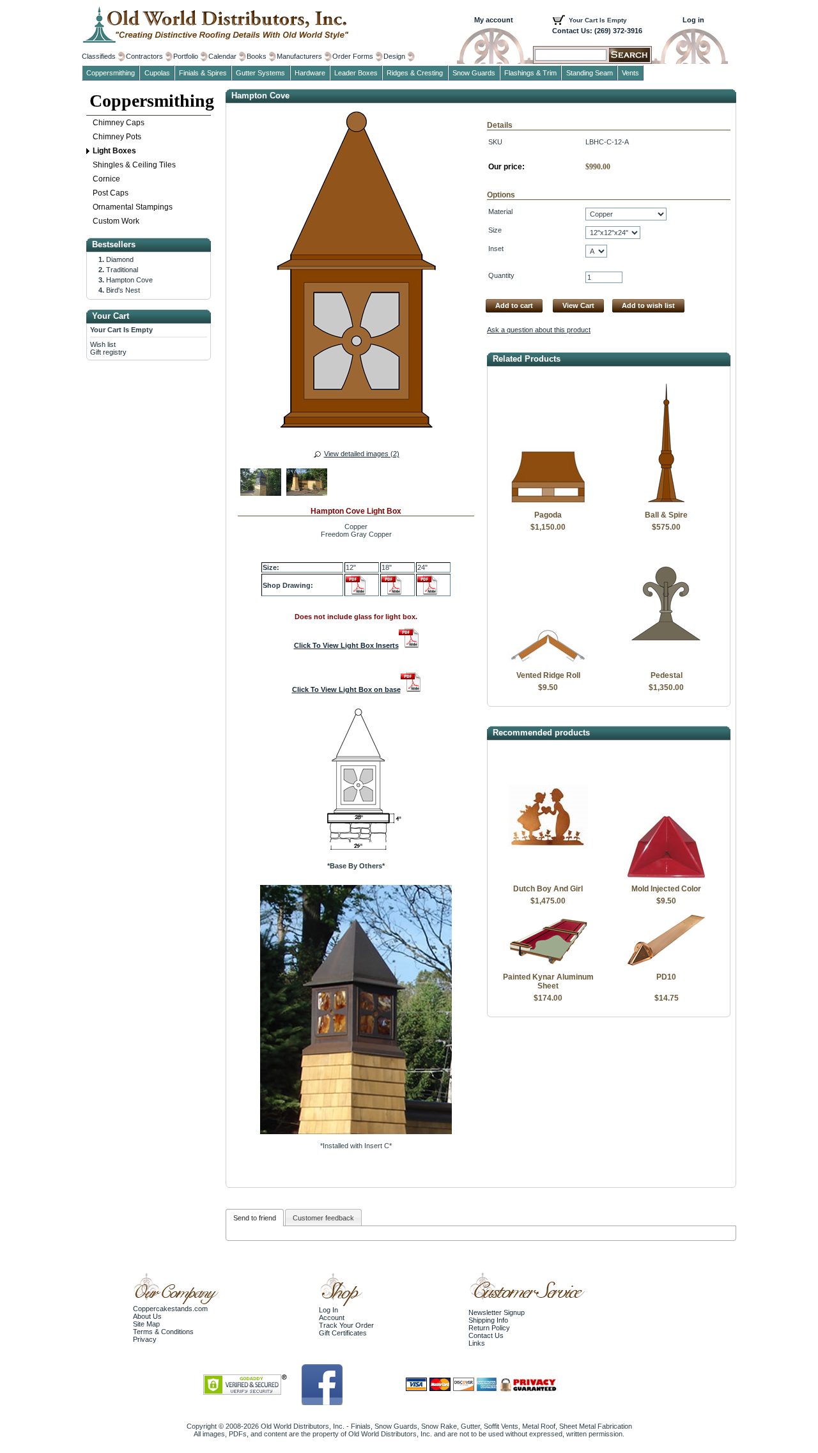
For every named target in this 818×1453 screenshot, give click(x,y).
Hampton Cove (129, 280)
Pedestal (667, 675)
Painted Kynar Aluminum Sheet (548, 981)
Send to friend (254, 1218)
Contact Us (486, 1335)
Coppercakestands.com (170, 1308)
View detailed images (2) (361, 453)
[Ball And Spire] (666, 503)
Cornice (106, 178)
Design (394, 56)
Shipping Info (488, 1320)
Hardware (310, 73)
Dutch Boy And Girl (548, 888)
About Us (147, 1316)
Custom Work (116, 221)
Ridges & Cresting (415, 73)
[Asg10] (666, 965)
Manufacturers (299, 56)
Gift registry (108, 352)
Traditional (122, 269)
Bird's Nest (123, 290)
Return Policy (489, 1328)
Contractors (144, 56)
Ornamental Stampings (133, 207)
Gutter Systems (260, 73)
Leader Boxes (356, 73)
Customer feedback (323, 1218)
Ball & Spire (666, 515)
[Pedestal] (666, 663)
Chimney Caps (118, 122)
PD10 (666, 977)
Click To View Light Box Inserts (346, 645)
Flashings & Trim (530, 73)
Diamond (120, 259)
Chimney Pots (117, 136)
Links (476, 1343)
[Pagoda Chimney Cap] (548, 503)
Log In (328, 1310)
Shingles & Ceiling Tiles (134, 164)
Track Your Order (346, 1325)
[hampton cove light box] (261, 484)
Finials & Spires (203, 73)
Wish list (103, 344)
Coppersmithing (150, 101)
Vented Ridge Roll (548, 675)
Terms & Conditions (163, 1331)
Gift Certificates (343, 1333)
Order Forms (352, 56)
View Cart (578, 305)
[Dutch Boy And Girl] (548, 876)
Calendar (222, 56)
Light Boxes (114, 150)
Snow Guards (473, 73)
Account (331, 1317)
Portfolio (185, 56)
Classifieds (99, 56)
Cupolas (157, 73)
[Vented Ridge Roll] (548, 663)
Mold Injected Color (666, 888)
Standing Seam (589, 73)
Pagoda (548, 515)
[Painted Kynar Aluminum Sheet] (548, 965)
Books (256, 56)
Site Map (146, 1324)
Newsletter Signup (496, 1312)
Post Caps (110, 192)
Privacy (145, 1339)
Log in (693, 20)
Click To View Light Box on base (346, 689)
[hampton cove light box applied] (307, 484)
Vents (630, 73)
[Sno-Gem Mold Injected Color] (666, 876)
